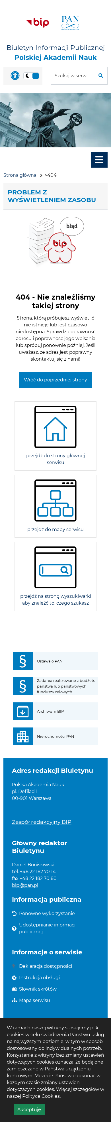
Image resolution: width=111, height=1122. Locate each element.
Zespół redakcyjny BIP (41, 821)
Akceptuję (31, 1111)
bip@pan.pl (25, 885)
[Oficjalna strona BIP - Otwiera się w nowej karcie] (37, 23)
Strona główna (19, 175)
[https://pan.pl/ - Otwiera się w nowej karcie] (70, 23)
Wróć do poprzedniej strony (55, 380)
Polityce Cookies (41, 1096)
